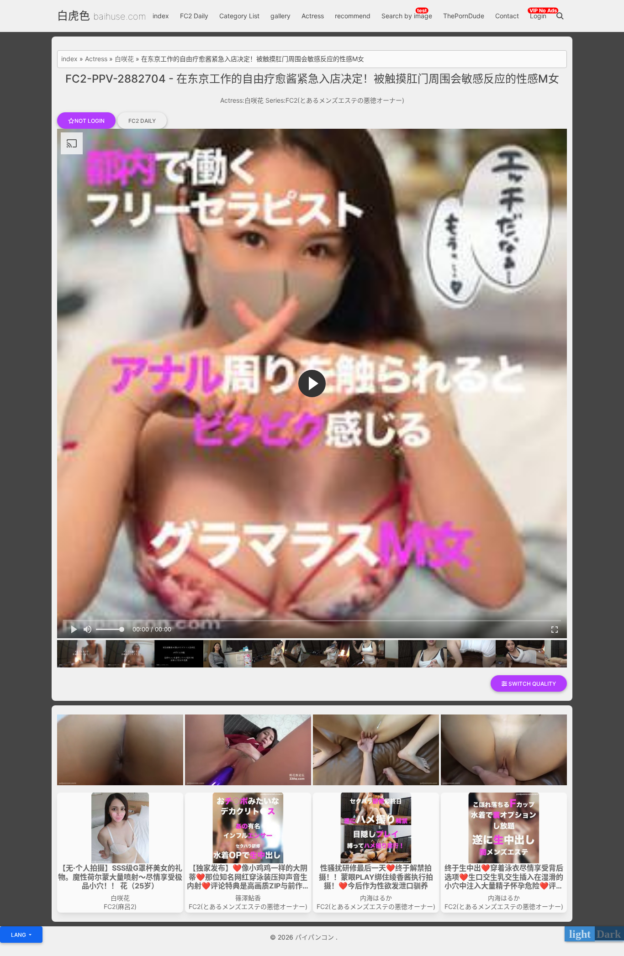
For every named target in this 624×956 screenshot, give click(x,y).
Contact (507, 16)
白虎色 (73, 15)
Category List (239, 16)
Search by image (406, 16)
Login (538, 16)
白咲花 (124, 59)
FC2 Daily (194, 16)
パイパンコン (315, 937)
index (161, 16)
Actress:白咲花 (242, 100)
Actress (312, 16)
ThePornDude (463, 16)
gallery (280, 16)
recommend (352, 16)
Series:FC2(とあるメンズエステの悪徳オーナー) (334, 100)
